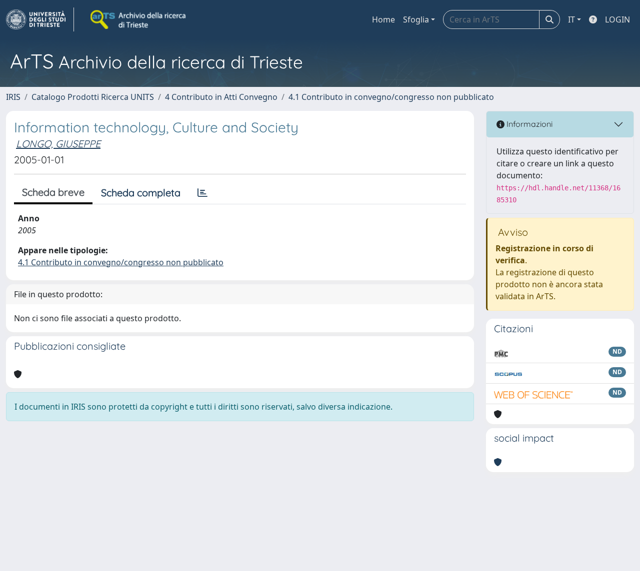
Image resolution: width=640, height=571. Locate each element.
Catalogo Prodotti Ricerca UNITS (93, 96)
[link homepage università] (139, 19)
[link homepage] (40, 19)
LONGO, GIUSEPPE (58, 143)
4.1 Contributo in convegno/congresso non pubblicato (391, 96)
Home (383, 19)
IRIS (13, 96)
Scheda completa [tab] (140, 192)
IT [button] (571, 19)
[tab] (202, 192)
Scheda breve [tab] (53, 192)
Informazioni (528, 124)
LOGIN (617, 19)
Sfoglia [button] (416, 19)
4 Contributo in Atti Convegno (221, 96)
